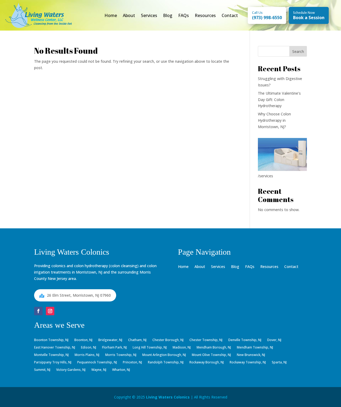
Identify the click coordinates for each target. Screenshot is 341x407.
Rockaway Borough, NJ (206, 362)
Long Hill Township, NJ (150, 348)
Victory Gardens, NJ (71, 370)
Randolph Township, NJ (166, 362)
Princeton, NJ (132, 362)
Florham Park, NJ (114, 348)
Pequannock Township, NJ (97, 362)
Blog (167, 15)
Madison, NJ (182, 348)
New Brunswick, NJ (251, 355)
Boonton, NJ (83, 340)
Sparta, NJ (279, 362)
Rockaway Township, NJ (248, 362)
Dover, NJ (274, 340)
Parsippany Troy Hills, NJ (52, 362)
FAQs (183, 15)
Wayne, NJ (98, 370)
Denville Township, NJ (244, 340)
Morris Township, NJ (120, 355)
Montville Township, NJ (51, 355)
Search (298, 51)
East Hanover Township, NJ (54, 348)
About (129, 15)
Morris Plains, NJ (87, 355)
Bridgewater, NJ (110, 340)
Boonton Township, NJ (51, 340)
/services (265, 175)
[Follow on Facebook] (38, 311)
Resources (205, 15)
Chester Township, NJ (205, 340)
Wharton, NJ (121, 370)
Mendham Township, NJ (255, 348)
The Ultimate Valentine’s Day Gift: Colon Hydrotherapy (279, 99)
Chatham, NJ (137, 340)
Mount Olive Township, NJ (211, 355)
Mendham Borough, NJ (214, 348)
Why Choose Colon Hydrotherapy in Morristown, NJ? (274, 120)
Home (110, 15)
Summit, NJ (42, 370)
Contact (230, 15)
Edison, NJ (88, 348)
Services (149, 15)
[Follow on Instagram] (50, 311)
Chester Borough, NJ (168, 340)
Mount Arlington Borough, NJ (164, 355)
